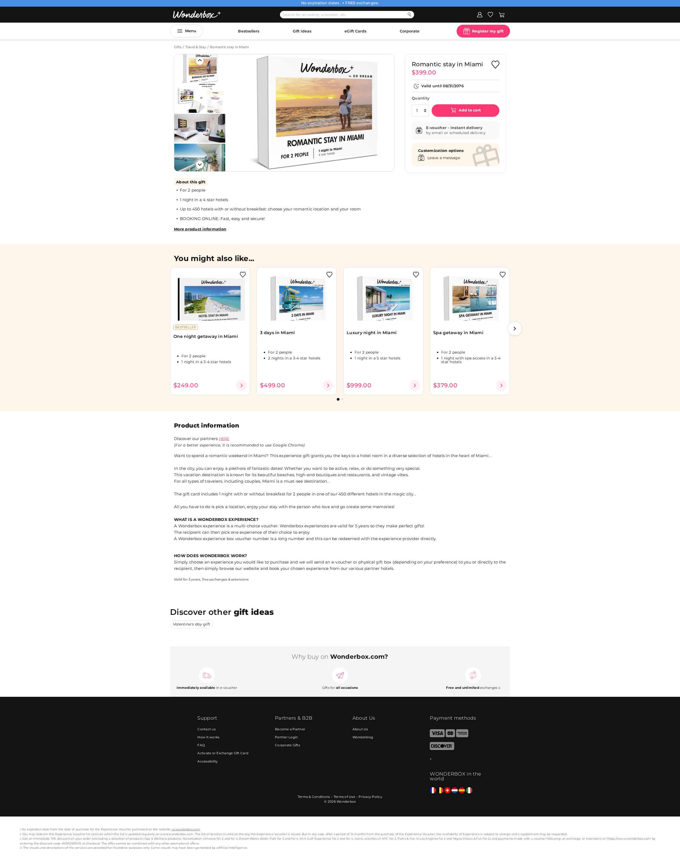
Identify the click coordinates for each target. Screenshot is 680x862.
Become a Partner (290, 729)
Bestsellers (248, 31)
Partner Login (286, 737)
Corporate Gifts (287, 745)
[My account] (479, 14)
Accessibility (207, 761)
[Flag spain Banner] (462, 790)
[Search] (409, 14)
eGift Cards (355, 31)
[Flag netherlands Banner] (455, 790)
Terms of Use (344, 797)
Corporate (409, 31)
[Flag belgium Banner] (440, 790)
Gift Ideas (302, 31)
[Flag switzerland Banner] (447, 790)
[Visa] (437, 736)
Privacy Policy (370, 797)
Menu (190, 30)
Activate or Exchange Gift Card (222, 753)
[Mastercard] (450, 736)
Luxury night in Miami (372, 332)
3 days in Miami (277, 332)
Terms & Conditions (314, 797)
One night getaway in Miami (205, 336)
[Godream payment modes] (456, 759)
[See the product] (241, 385)
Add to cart (469, 110)
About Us (360, 729)
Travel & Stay (195, 47)
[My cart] (502, 14)
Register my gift (488, 31)
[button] (236, 109)
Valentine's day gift (191, 624)
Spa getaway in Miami (458, 332)
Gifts (177, 47)
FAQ (201, 745)
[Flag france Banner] (433, 790)
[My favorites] (490, 14)
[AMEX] (462, 736)
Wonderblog (362, 737)
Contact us (206, 729)
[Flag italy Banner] (469, 790)
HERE (224, 438)
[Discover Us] (442, 749)
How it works (208, 737)
